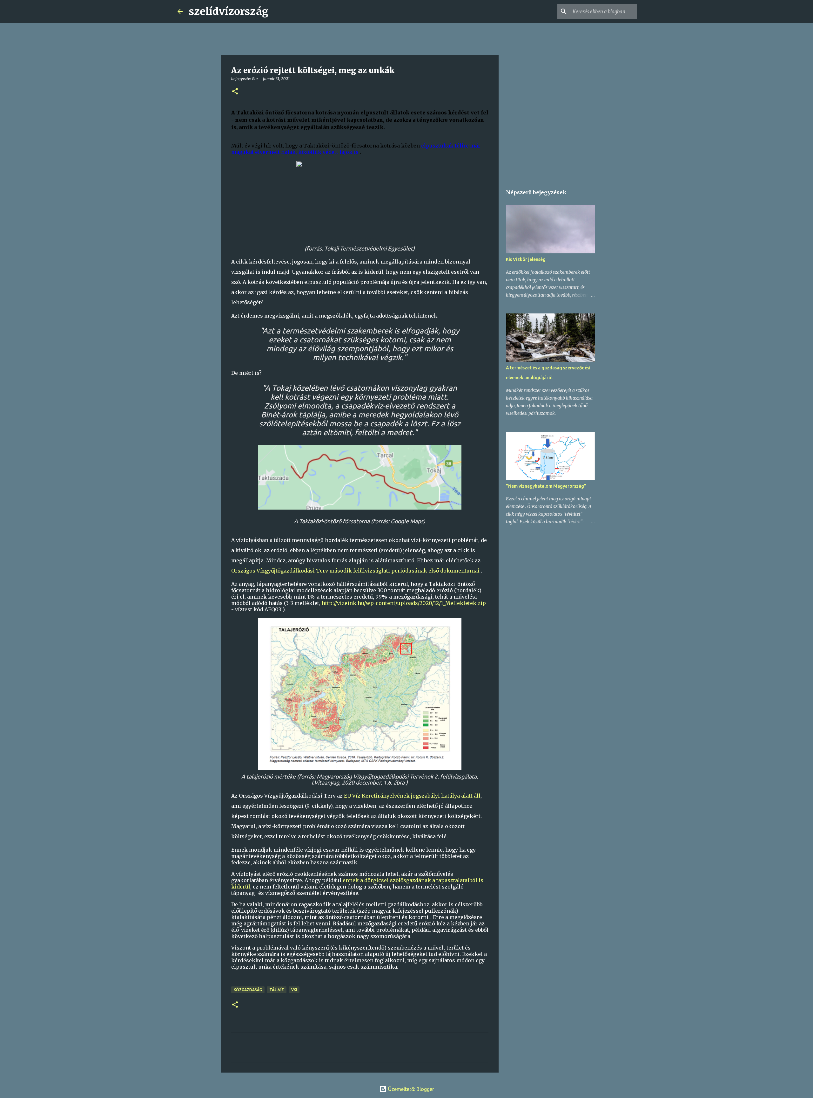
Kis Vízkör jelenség (526, 259)
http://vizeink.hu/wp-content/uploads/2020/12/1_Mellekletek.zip (404, 603)
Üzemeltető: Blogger (410, 1089)
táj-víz (276, 990)
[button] (235, 91)
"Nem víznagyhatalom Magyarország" (546, 486)
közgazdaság (248, 990)
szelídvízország (228, 11)
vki (294, 990)
